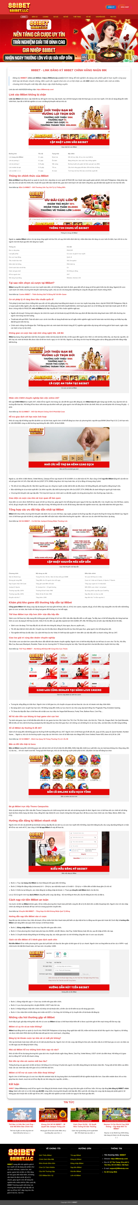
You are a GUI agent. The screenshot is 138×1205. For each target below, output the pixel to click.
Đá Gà (56, 17)
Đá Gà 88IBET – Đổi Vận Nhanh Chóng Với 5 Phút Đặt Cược (42, 412)
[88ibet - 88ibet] (19, 7)
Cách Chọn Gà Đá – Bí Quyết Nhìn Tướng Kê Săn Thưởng (84, 1125)
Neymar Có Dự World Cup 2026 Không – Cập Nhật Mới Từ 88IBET (116, 1126)
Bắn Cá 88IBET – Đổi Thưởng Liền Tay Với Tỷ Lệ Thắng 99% (42, 187)
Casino (45, 17)
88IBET (10, 1164)
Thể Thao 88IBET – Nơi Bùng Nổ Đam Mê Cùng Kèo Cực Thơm (43, 649)
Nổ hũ (65, 17)
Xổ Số (88, 17)
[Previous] (6, 1125)
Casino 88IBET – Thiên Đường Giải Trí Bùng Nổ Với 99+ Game (42, 294)
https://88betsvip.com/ (45, 89)
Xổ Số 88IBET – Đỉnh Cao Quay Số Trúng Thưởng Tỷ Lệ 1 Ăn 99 (43, 739)
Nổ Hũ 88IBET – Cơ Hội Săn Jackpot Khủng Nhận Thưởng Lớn (43, 521)
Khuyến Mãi (100, 17)
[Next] (131, 1125)
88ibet (24, 17)
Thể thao (77, 17)
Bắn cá (35, 17)
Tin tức (113, 17)
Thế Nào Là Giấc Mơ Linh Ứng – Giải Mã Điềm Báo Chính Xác (21, 1125)
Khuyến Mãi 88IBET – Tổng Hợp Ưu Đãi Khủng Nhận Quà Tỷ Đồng (44, 911)
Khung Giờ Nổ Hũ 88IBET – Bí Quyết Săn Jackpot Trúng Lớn (53, 1125)
